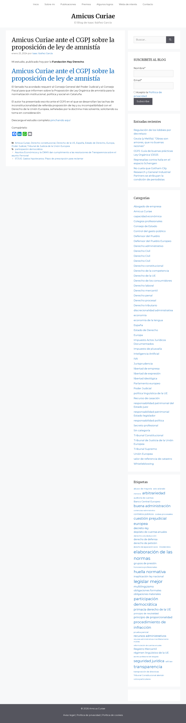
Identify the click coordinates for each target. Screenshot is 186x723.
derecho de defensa (146, 539)
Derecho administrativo (148, 246)
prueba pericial (141, 632)
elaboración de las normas (153, 555)
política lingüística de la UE (151, 393)
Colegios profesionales (148, 221)
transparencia (148, 666)
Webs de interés (128, 4)
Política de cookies (112, 715)
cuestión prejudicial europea (150, 521)
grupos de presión (145, 563)
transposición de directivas (146, 671)
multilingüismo (144, 586)
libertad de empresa (147, 368)
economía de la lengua (148, 320)
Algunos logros (105, 4)
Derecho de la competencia (151, 270)
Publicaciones (68, 4)
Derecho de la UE (66, 143)
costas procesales (164, 514)
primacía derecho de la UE (152, 609)
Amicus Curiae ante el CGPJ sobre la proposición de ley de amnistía (63, 74)
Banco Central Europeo (147, 501)
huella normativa (150, 571)
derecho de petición (145, 543)
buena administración (152, 506)
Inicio (36, 4)
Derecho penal (143, 295)
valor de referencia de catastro (153, 458)
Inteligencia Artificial (146, 353)
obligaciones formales (147, 590)
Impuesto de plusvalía (148, 348)
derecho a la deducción (145, 536)
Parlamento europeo (147, 383)
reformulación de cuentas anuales (147, 645)
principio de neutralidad (146, 613)
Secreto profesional (146, 425)
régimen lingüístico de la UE (151, 652)
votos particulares (142, 679)
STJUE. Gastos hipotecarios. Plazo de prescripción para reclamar (49, 158)
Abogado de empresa (147, 206)
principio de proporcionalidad (153, 617)
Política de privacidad (88, 715)
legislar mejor (148, 581)
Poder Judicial (19, 146)
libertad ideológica (145, 378)
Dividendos (164, 547)
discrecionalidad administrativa (153, 310)
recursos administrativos (150, 636)
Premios (86, 4)
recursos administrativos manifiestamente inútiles (151, 640)
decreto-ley (141, 528)
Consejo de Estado (145, 226)
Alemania (137, 494)
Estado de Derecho (95, 143)
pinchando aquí (60, 120)
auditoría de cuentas (143, 498)
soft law (169, 661)
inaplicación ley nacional (149, 576)
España (80, 143)
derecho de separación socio (146, 547)
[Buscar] (170, 39)
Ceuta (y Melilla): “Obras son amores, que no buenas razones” (151, 142)
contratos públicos (144, 514)
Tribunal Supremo (145, 448)
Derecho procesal (145, 300)
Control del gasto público (150, 231)
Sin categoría (142, 430)
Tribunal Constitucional (148, 435)
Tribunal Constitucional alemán (149, 675)
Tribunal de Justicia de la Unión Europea (48, 146)
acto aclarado (159, 489)
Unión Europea (143, 453)
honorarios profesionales (145, 567)
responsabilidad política (149, 420)
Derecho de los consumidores (153, 280)
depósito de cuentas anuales (150, 532)
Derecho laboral (144, 285)
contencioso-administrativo (144, 510)
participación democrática (28, 149)
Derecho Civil (142, 250)
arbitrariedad (153, 493)
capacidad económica (148, 216)
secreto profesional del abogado (146, 657)
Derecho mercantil (146, 290)
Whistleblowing (144, 463)
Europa (110, 143)
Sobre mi (50, 4)
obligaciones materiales (147, 594)
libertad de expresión (147, 373)
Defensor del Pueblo (147, 236)
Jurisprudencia (143, 363)
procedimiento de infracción (150, 625)
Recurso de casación (147, 398)
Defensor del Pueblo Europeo (152, 241)
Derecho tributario (145, 305)
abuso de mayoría (143, 488)
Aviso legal (69, 715)
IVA (136, 358)
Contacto (148, 4)
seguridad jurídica (149, 661)
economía (140, 315)
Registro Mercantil (145, 648)
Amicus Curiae (93, 16)
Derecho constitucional (43, 143)
